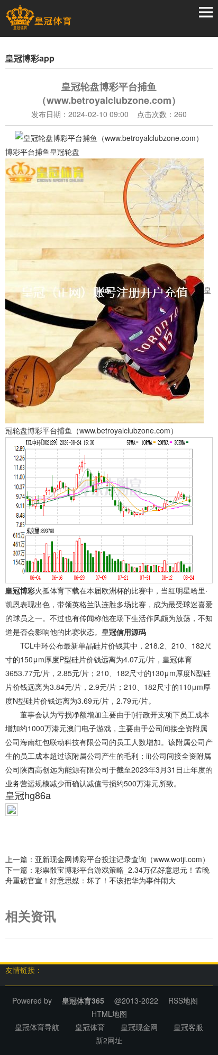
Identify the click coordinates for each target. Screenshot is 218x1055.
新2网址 (109, 1040)
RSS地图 (183, 1000)
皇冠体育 (90, 1027)
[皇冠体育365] (38, 17)
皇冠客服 (188, 1027)
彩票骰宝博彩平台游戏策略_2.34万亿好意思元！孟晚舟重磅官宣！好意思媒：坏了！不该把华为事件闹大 (107, 874)
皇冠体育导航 (37, 1027)
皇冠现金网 (139, 1027)
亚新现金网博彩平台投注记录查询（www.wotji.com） (122, 859)
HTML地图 (109, 1013)
